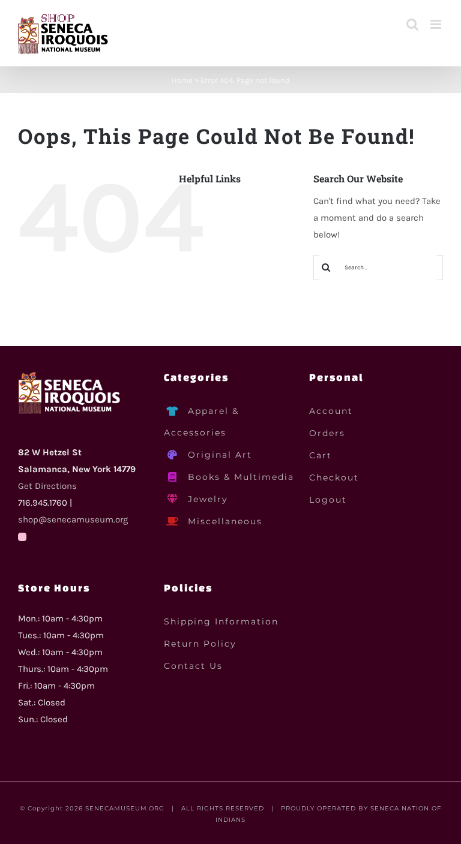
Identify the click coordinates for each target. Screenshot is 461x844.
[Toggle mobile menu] (436, 24)
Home (182, 80)
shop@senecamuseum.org (73, 519)
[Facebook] (22, 537)
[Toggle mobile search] (412, 24)
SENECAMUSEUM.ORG (124, 808)
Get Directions (47, 485)
